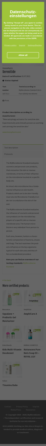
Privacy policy (10, 45)
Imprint (22, 45)
